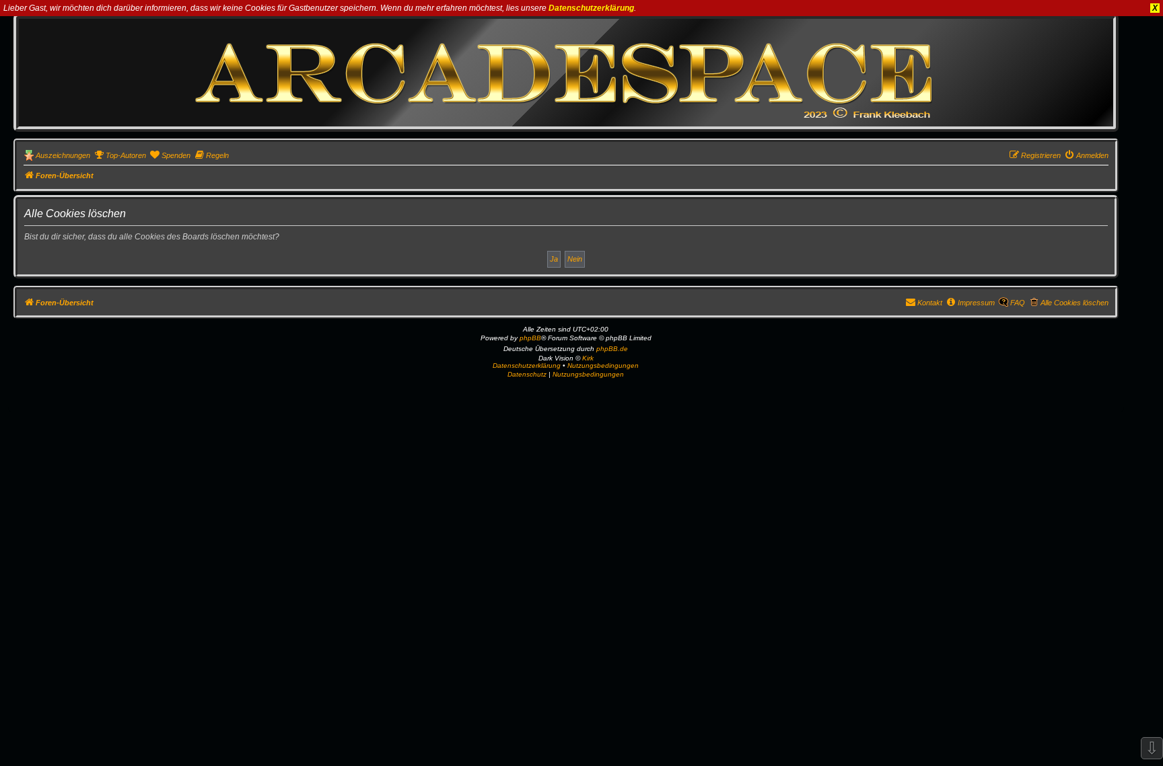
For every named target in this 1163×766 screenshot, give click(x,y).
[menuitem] (120, 155)
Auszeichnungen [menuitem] (63, 155)
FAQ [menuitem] (1017, 303)
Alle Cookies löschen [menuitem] (1074, 303)
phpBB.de (612, 348)
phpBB (530, 338)
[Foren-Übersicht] (566, 72)
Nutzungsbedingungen (603, 365)
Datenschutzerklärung (591, 8)
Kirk (588, 358)
